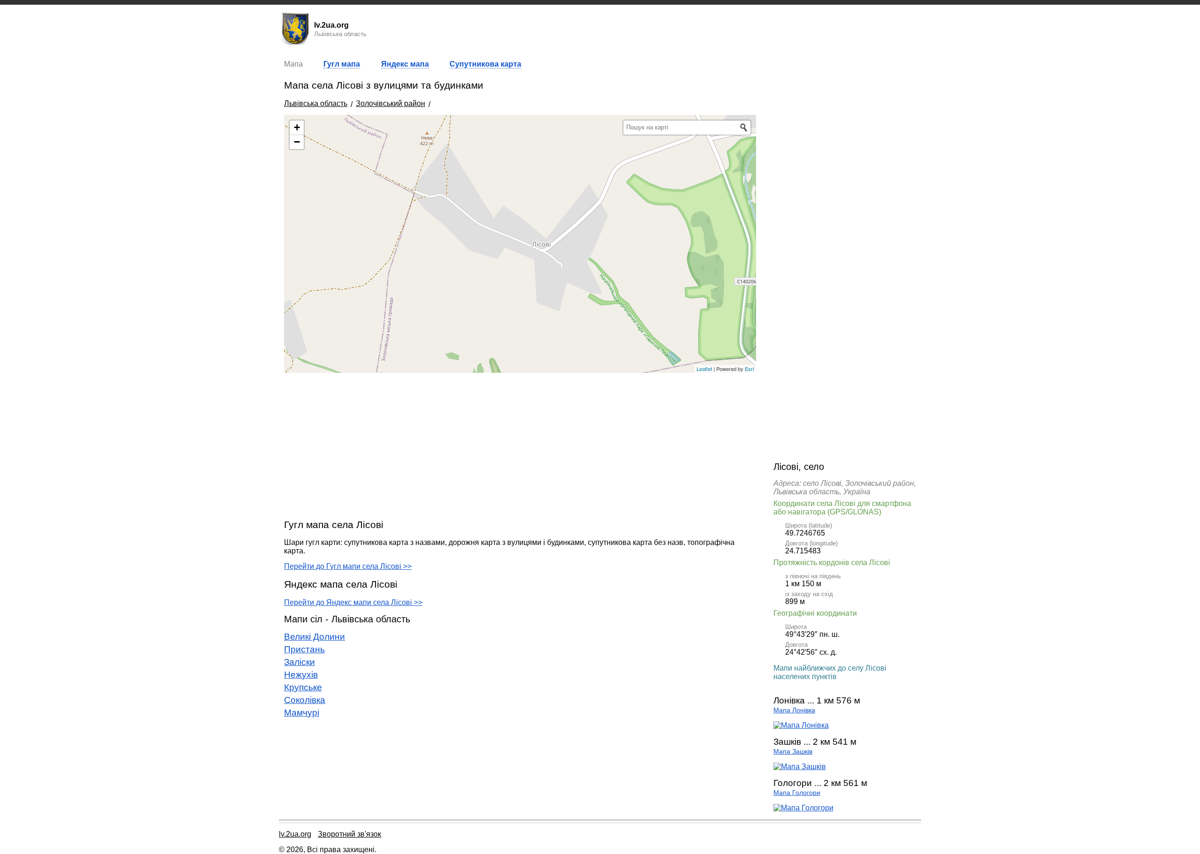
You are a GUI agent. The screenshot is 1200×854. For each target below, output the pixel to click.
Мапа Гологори (796, 792)
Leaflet (704, 368)
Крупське (303, 687)
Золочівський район (390, 103)
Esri (749, 368)
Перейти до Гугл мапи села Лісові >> (348, 566)
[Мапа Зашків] (799, 767)
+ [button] (297, 127)
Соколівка (304, 700)
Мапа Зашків (792, 751)
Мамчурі (301, 713)
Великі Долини (314, 637)
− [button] (297, 142)
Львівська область (315, 103)
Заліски (299, 662)
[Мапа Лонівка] (801, 725)
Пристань (304, 649)
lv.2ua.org (295, 834)
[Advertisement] (520, 445)
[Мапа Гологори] (803, 808)
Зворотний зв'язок (349, 834)
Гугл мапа (341, 64)
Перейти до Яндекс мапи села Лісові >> (353, 602)
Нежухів (301, 675)
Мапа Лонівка (794, 710)
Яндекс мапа (405, 64)
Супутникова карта (485, 64)
